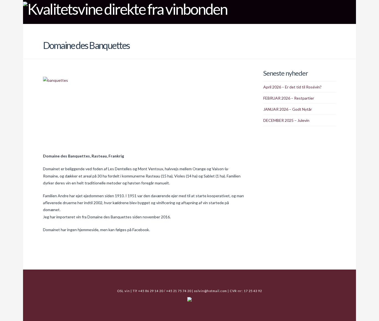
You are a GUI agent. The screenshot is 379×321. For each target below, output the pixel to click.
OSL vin (284, 29)
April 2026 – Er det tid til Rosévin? (292, 87)
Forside (213, 29)
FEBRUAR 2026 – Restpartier (288, 98)
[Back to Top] (371, 313)
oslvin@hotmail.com (210, 291)
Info (305, 29)
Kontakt (334, 29)
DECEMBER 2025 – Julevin (286, 120)
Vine (235, 29)
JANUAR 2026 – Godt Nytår (287, 109)
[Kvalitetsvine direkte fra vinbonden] (125, 8)
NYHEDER (258, 29)
